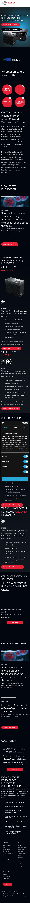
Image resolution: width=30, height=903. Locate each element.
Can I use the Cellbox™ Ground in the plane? (15, 826)
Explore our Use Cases (9, 244)
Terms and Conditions (20, 863)
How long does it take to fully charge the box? (14, 811)
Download (7, 884)
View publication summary (10, 24)
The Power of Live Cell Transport (22, 848)
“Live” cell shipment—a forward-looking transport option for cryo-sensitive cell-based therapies (14, 219)
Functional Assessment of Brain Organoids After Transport (14, 708)
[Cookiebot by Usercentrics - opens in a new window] (21, 423)
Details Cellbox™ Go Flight (10, 408)
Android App (6, 878)
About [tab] (24, 427)
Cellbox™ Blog (21, 853)
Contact (20, 845)
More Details (15, 622)
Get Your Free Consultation (11, 29)
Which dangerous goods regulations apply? (13, 832)
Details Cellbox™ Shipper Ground (12, 567)
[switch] (25, 461)
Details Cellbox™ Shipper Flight (12, 505)
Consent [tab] (5, 427)
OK (15, 479)
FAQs (19, 860)
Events (19, 855)
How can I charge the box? (14, 806)
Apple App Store (6, 876)
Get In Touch (15, 769)
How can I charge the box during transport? (16, 817)
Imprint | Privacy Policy (21, 867)
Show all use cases (9, 727)
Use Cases (20, 851)
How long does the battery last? (15, 802)
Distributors (20, 857)
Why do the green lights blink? (15, 822)
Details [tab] (15, 427)
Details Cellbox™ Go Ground (11, 348)
